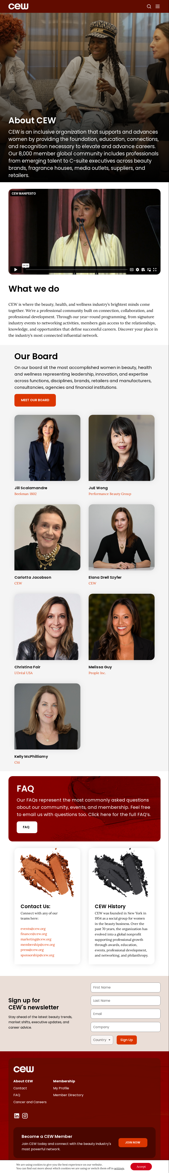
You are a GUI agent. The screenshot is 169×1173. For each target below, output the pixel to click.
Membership (64, 1081)
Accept (141, 1166)
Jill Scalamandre (30, 487)
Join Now (132, 1142)
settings (119, 1168)
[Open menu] (158, 6)
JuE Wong (98, 487)
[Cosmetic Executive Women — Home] (18, 6)
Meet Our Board (35, 400)
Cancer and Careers (30, 1102)
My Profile (61, 1088)
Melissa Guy (100, 667)
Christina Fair (27, 667)
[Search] (149, 6)
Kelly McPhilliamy (31, 756)
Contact (20, 1088)
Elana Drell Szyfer (105, 577)
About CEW (23, 1081)
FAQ (26, 827)
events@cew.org (33, 929)
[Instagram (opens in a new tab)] (25, 1115)
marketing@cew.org (36, 939)
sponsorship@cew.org (37, 955)
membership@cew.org (38, 944)
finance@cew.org (34, 934)
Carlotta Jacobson (32, 577)
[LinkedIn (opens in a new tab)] (16, 1115)
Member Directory (68, 1095)
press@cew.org (32, 950)
